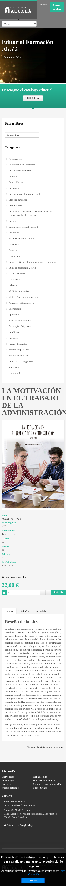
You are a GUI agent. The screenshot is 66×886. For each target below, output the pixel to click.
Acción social (15, 158)
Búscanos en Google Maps (19, 825)
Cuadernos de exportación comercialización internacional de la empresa (30, 213)
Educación (14, 232)
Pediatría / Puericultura (20, 320)
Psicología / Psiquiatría (20, 326)
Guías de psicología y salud (22, 267)
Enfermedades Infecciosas (21, 238)
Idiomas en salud (17, 273)
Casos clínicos (16, 182)
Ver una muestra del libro (14, 577)
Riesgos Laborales (18, 343)
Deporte (12, 221)
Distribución (8, 776)
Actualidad (41, 611)
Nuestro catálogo (10, 787)
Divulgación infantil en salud (23, 226)
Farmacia (13, 250)
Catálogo (57, 7)
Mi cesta (43, 4)
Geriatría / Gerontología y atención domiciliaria (32, 262)
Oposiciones (15, 314)
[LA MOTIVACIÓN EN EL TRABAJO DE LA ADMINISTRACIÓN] (33, 464)
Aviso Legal (8, 780)
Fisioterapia (14, 256)
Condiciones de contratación (47, 784)
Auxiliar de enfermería (20, 170)
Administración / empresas (22, 164)
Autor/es (24, 611)
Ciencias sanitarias (18, 199)
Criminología (15, 205)
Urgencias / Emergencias (21, 361)
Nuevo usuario (40, 787)
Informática (14, 279)
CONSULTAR (33, 98)
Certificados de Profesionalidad (24, 194)
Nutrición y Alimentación (21, 302)
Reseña (9, 611)
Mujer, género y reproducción (23, 297)
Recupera (13, 338)
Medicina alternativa (19, 291)
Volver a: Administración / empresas (45, 747)
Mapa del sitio (40, 776)
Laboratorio (14, 285)
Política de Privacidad (44, 780)
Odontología (15, 308)
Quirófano (14, 332)
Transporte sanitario (18, 355)
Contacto (6, 784)
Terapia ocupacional (19, 349)
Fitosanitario (15, 373)
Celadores (14, 188)
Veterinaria (14, 367)
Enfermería (14, 244)
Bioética (13, 176)
